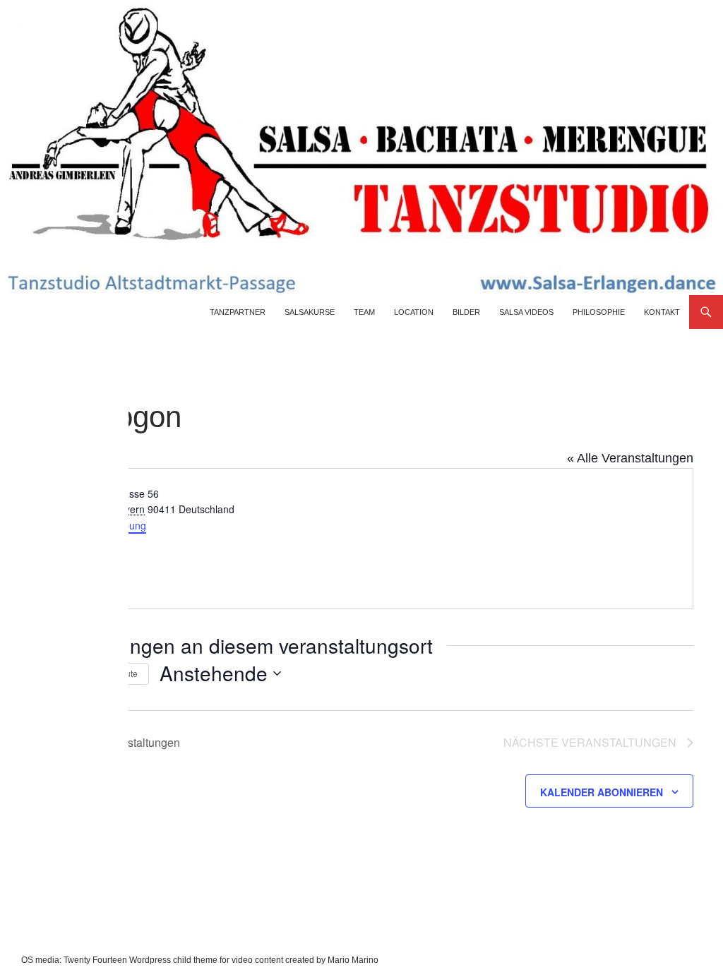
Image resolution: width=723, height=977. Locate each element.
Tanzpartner (237, 312)
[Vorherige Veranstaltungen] (56, 673)
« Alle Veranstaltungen (630, 458)
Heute (126, 673)
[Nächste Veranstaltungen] (84, 673)
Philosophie (599, 312)
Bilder (466, 312)
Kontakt (662, 312)
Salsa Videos (526, 312)
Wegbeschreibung (105, 525)
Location (414, 312)
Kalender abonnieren (601, 792)
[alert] (41, 712)
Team (364, 312)
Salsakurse (310, 312)
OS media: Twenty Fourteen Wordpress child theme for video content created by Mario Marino (199, 960)
